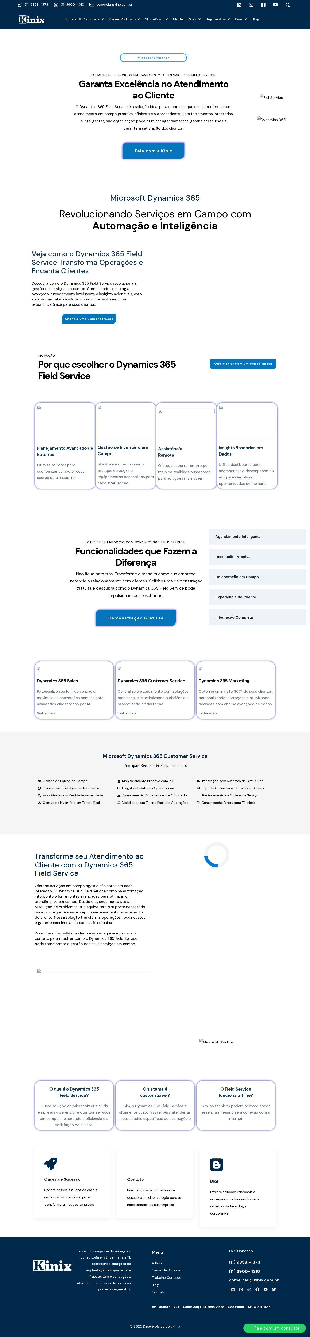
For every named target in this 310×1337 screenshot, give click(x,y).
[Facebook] (257, 1289)
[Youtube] (265, 1289)
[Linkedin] (232, 1289)
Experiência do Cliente (235, 597)
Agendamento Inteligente (238, 536)
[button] (274, 1328)
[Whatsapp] (249, 1289)
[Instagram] (240, 1289)
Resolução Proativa (233, 557)
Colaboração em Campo (237, 577)
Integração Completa (234, 617)
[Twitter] (274, 1289)
